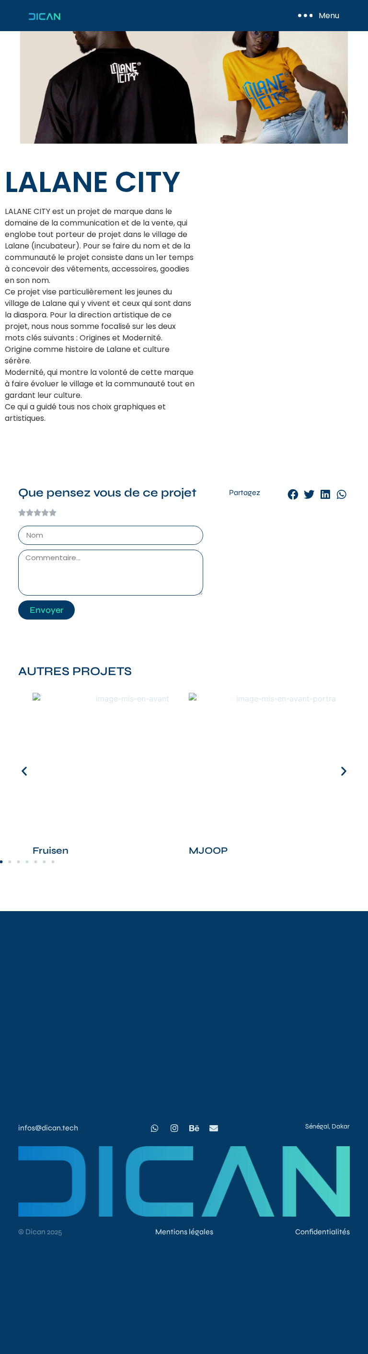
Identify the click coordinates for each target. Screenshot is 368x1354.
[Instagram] (174, 1128)
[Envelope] (213, 1128)
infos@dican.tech (48, 1127)
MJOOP (208, 851)
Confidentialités (322, 1231)
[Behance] (194, 1128)
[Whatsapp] (154, 1128)
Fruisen (51, 851)
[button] (293, 495)
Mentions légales (184, 1231)
